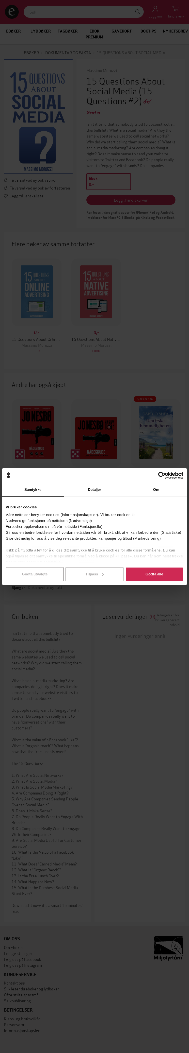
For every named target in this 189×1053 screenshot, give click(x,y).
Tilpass (91, 574)
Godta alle (154, 574)
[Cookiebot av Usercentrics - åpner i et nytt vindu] (161, 475)
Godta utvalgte (34, 574)
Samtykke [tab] (32, 489)
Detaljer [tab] (94, 489)
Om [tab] (156, 489)
